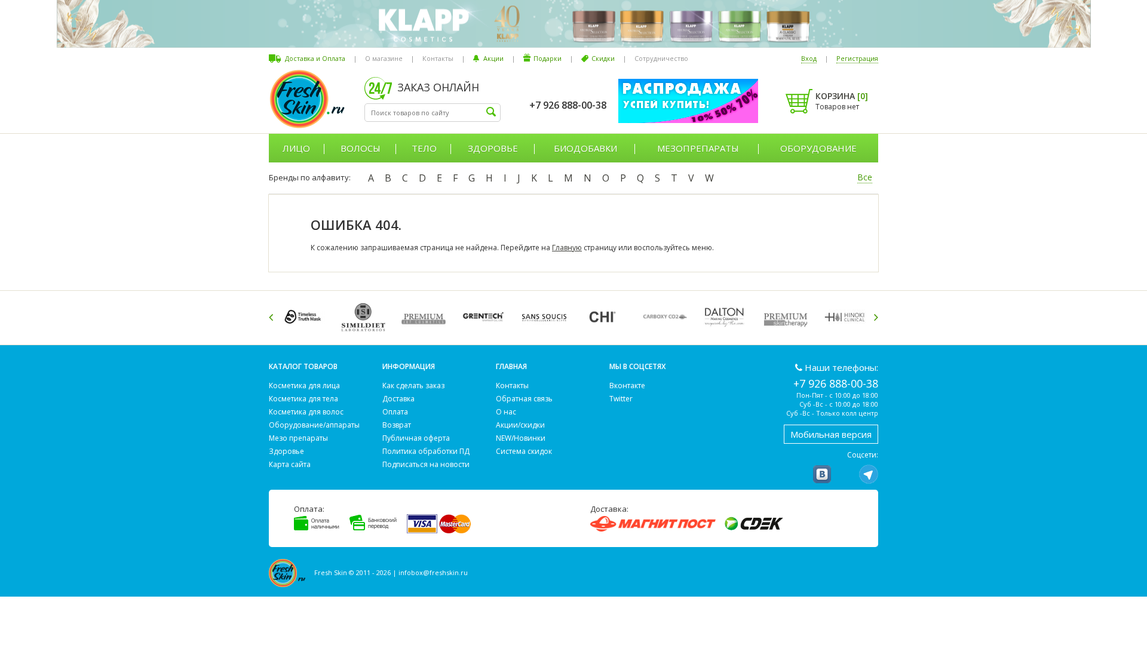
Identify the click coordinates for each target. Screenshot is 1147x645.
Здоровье (493, 148)
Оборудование (818, 148)
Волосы (361, 148)
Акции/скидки (520, 425)
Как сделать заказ (413, 385)
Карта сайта (290, 464)
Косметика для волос (306, 412)
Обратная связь (524, 399)
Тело (424, 148)
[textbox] (432, 112)
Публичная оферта (416, 438)
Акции (493, 58)
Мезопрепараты (698, 148)
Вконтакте (627, 385)
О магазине (384, 58)
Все (864, 177)
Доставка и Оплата (315, 58)
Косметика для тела (303, 399)
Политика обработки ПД (426, 451)
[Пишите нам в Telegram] (868, 474)
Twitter (621, 399)
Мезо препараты (298, 438)
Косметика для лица (304, 385)
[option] (305, 317)
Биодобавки (585, 148)
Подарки (547, 58)
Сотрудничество (661, 58)
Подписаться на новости (426, 464)
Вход (809, 58)
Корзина (841, 96)
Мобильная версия (831, 434)
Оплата (395, 412)
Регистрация (857, 58)
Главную (567, 247)
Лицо (296, 148)
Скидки (603, 58)
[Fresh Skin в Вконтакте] (822, 474)
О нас (506, 412)
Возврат (396, 425)
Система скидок (524, 451)
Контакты (437, 58)
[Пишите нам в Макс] (845, 474)
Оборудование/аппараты (314, 425)
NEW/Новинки (520, 438)
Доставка (398, 399)
